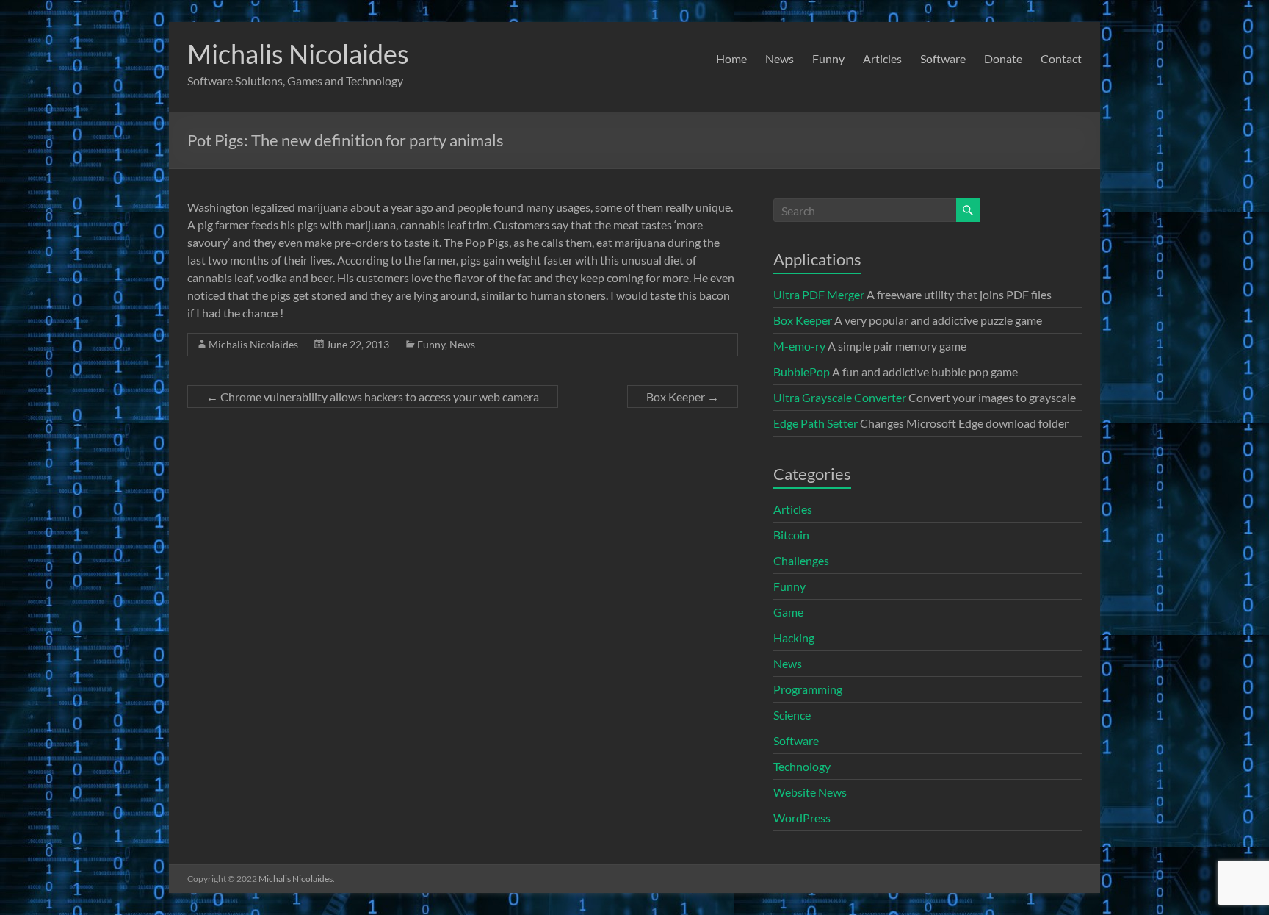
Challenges (801, 560)
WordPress (802, 818)
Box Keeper (682, 396)
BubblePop (801, 371)
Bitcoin (791, 535)
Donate (1003, 58)
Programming (807, 689)
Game (788, 612)
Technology (802, 766)
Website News (810, 792)
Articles (882, 58)
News (779, 58)
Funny (828, 58)
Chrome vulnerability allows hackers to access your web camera (372, 396)
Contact (1061, 58)
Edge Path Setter (815, 423)
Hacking (793, 638)
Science (792, 715)
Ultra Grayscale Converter (839, 397)
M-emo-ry (799, 346)
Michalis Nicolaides (298, 53)
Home (731, 58)
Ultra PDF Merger (818, 294)
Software (943, 58)
